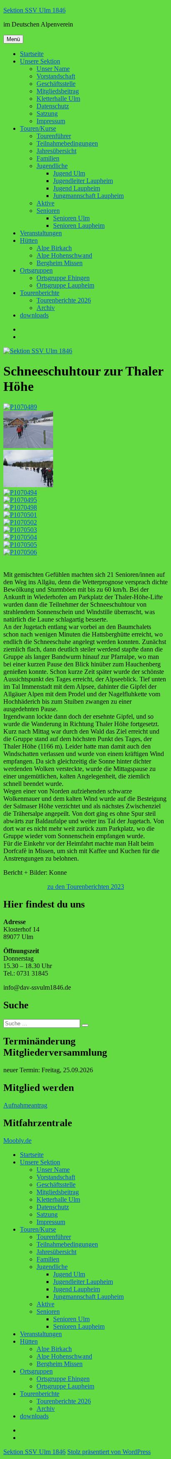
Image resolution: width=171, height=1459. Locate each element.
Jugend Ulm (69, 173)
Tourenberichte (39, 292)
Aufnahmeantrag (25, 1105)
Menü (13, 39)
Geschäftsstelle (56, 83)
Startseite (32, 53)
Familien (48, 158)
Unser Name (53, 68)
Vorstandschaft (56, 76)
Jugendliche (52, 165)
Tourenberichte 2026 (64, 300)
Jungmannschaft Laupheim (88, 195)
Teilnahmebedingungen (67, 143)
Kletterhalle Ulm (58, 98)
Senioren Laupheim (79, 225)
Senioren (48, 210)
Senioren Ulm (71, 218)
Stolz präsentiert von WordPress (109, 1451)
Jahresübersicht (56, 150)
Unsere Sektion (40, 61)
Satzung (47, 113)
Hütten (29, 240)
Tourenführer (54, 135)
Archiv (46, 307)
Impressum (51, 120)
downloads (34, 315)
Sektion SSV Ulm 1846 (34, 10)
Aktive (45, 203)
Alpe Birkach (54, 247)
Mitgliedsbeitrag (58, 91)
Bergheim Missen (60, 262)
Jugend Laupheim (76, 188)
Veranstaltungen (41, 233)
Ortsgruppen (36, 270)
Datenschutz (53, 106)
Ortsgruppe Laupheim (65, 285)
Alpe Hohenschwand (64, 255)
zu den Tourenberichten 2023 (85, 886)
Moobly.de (17, 1140)
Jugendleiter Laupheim (83, 180)
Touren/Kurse (38, 128)
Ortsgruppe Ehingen (63, 277)
